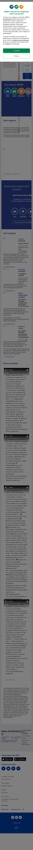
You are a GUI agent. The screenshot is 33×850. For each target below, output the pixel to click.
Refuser (16, 56)
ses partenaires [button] (7, 19)
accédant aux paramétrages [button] (20, 40)
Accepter (16, 50)
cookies (7, 44)
